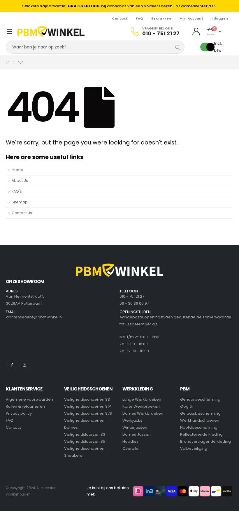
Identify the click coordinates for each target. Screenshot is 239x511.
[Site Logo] (51, 31)
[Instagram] (24, 365)
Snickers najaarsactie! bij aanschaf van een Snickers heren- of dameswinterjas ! (118, 6)
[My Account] (196, 31)
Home (17, 169)
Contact (120, 18)
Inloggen (220, 18)
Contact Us (22, 212)
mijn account (191, 18)
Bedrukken (161, 18)
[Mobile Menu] (9, 31)
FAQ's (17, 191)
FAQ (139, 18)
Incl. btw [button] (218, 47)
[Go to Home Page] (7, 62)
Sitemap (20, 202)
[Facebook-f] (11, 365)
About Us (20, 180)
